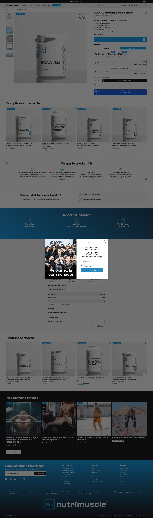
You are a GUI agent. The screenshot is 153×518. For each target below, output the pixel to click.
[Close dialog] (105, 241)
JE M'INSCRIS (92, 270)
